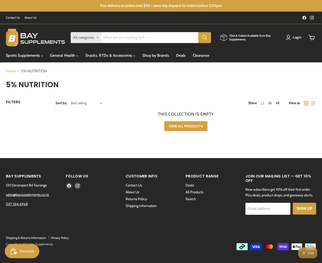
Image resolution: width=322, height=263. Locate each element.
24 (262, 103)
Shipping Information (141, 206)
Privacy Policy (60, 238)
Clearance (201, 55)
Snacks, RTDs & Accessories (109, 55)
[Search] (204, 37)
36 (270, 103)
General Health (63, 55)
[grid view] (306, 103)
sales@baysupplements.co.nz (27, 195)
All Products (194, 192)
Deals (181, 55)
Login (297, 37)
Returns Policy (136, 199)
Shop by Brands (155, 55)
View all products (186, 126)
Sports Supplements (23, 55)
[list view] (313, 103)
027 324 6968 (17, 204)
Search (191, 199)
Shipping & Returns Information (26, 238)
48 (277, 103)
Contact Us (13, 17)
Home (11, 71)
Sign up (304, 208)
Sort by (61, 103)
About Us (30, 17)
